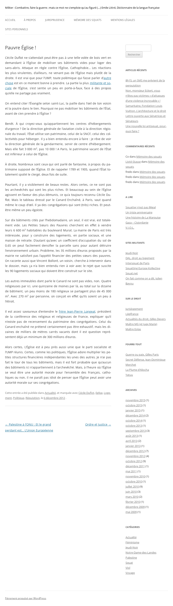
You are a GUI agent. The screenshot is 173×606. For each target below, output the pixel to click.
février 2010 (133, 502)
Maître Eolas (133, 329)
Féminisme (132, 542)
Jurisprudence (55, 20)
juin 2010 (131, 491)
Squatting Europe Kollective (143, 268)
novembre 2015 (135, 400)
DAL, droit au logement (140, 258)
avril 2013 (131, 441)
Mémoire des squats (87, 20)
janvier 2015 (133, 410)
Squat (129, 563)
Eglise (99, 393)
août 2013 (132, 436)
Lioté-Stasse (133, 162)
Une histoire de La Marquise (143, 217)
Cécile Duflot (86, 393)
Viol (128, 568)
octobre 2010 (134, 481)
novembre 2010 (135, 476)
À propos (30, 20)
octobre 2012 (134, 461)
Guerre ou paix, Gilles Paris (142, 354)
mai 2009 (131, 512)
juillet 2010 (132, 486)
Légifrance (132, 314)
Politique (18, 398)
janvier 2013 (133, 446)
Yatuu (129, 375)
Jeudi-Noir (132, 253)
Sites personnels (16, 29)
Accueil (10, 20)
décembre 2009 (135, 507)
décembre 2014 (135, 415)
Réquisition (33, 398)
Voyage (130, 573)
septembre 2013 (136, 431)
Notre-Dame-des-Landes (141, 552)
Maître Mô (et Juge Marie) (141, 324)
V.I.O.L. (130, 227)
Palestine (131, 557)
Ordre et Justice (98, 424)
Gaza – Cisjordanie (137, 222)
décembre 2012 (135, 451)
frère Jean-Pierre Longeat (77, 311)
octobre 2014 (134, 420)
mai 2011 (131, 471)
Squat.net (132, 273)
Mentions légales (123, 20)
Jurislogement (134, 309)
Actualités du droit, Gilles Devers (146, 319)
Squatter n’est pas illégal (141, 207)
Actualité (50, 393)
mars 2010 (132, 497)
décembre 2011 (135, 466)
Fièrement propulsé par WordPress (25, 598)
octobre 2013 (134, 425)
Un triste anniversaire (139, 212)
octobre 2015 (134, 405)
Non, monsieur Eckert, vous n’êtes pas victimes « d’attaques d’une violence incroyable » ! (145, 96)
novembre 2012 (135, 456)
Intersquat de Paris (137, 263)
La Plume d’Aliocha (137, 370)
